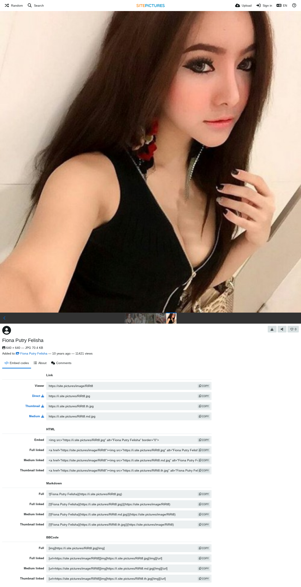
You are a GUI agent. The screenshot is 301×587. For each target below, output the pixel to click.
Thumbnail (32, 406)
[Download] (272, 329)
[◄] (4, 318)
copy (205, 386)
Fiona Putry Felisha (22, 340)
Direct (36, 396)
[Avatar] (6, 330)
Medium (34, 416)
